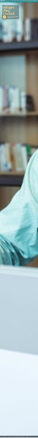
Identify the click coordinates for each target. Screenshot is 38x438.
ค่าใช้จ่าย (27, 436)
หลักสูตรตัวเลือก (9, 436)
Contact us (34, 0)
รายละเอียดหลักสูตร (5, 436)
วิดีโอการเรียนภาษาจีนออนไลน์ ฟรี (16, 436)
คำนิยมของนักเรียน (23, 436)
